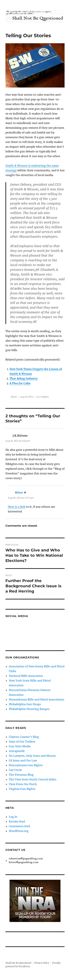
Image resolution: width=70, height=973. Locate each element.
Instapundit (17, 751)
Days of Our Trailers (22, 741)
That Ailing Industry (24, 378)
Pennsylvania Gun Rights (26, 765)
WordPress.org (19, 831)
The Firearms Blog (21, 774)
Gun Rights (42, 396)
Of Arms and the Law (23, 760)
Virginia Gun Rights (22, 789)
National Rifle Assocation (26, 676)
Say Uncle (15, 770)
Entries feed (17, 821)
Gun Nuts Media (20, 746)
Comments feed (19, 826)
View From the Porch (23, 784)
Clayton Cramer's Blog (24, 736)
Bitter (14, 396)
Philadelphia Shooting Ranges (29, 709)
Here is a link (16, 506)
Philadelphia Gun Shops (25, 704)
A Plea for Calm (20, 383)
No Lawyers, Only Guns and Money (32, 755)
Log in (13, 816)
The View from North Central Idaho (32, 779)
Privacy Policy (41, 963)
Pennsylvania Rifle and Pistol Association (36, 699)
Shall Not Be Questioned (18, 963)
